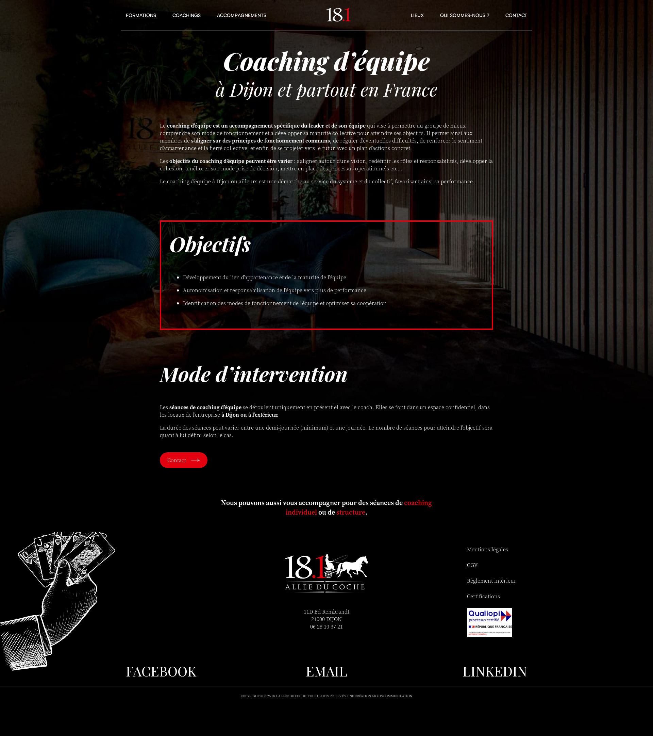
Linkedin (495, 671)
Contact (516, 15)
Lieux (417, 15)
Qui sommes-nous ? (464, 15)
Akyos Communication (392, 696)
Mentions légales (487, 549)
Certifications (483, 596)
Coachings (186, 15)
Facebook (161, 671)
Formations (141, 15)
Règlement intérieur (491, 580)
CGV (472, 565)
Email (326, 671)
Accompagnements (241, 15)
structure (350, 512)
